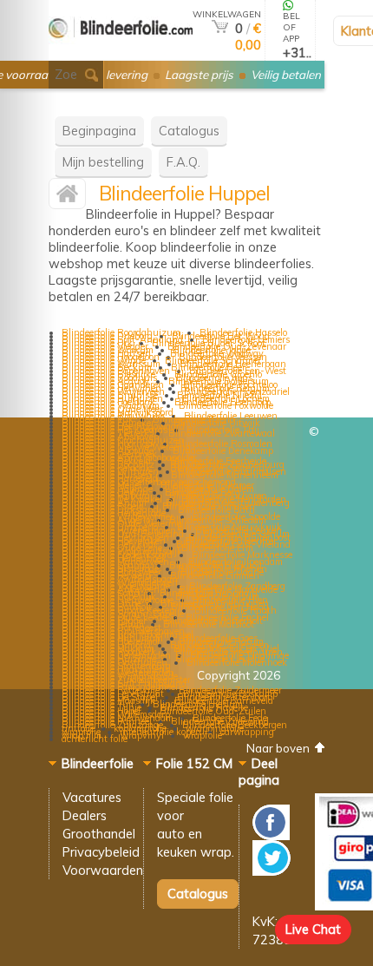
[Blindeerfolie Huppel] (67, 197)
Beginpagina (99, 130)
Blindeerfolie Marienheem (224, 475)
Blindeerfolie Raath (235, 610)
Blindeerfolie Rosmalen (223, 443)
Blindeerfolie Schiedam (217, 520)
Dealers (84, 815)
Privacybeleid (101, 852)
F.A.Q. (183, 162)
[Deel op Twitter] (271, 871)
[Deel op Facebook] (271, 835)
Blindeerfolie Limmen (214, 575)
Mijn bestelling (103, 162)
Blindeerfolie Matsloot (208, 624)
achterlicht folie (95, 739)
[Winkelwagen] (220, 28)
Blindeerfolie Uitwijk (216, 423)
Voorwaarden (102, 870)
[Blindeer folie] (121, 53)
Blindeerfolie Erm (217, 548)
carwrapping (247, 732)
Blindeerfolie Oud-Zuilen (213, 711)
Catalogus (189, 130)
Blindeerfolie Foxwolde (226, 405)
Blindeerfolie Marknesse (242, 555)
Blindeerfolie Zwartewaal (221, 433)
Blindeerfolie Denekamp (223, 450)
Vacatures (91, 797)
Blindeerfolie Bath (216, 509)
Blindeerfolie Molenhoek (236, 662)
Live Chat (313, 929)
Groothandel (98, 833)
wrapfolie (202, 735)
